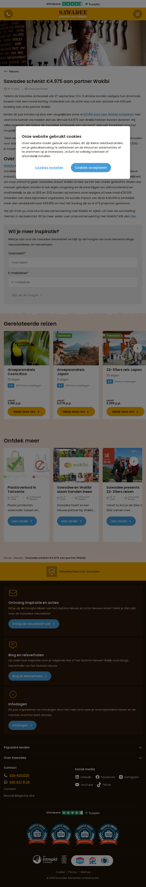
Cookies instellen (49, 168)
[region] (73, 152)
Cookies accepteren (91, 168)
